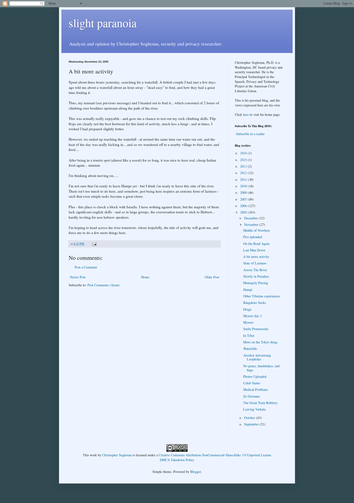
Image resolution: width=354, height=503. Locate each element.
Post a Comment (86, 267)
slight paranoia (103, 22)
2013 (244, 166)
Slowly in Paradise (256, 276)
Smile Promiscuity (256, 329)
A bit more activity (256, 256)
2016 (244, 153)
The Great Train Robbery (260, 402)
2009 (244, 192)
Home (145, 277)
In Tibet (248, 335)
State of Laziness (254, 263)
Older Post (212, 277)
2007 (244, 199)
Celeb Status (251, 383)
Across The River (255, 270)
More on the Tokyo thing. (260, 342)
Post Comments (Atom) (103, 285)
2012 (244, 172)
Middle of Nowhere (256, 230)
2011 (244, 179)
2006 (244, 205)
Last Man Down (254, 250)
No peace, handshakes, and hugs (261, 368)
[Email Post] (94, 244)
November (251, 224)
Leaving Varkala (254, 409)
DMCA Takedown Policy (177, 459)
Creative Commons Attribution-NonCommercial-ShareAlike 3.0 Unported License (215, 455)
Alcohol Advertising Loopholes (257, 357)
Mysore (248, 322)
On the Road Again (256, 243)
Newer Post (77, 277)
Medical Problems (255, 389)
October (250, 417)
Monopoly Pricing (255, 283)
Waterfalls (250, 348)
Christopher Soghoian (117, 455)
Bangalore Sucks (254, 302)
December (251, 218)
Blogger (195, 471)
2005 (244, 212)
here (246, 114)
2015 (244, 159)
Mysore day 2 (252, 316)
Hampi (247, 289)
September (252, 424)
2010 (244, 186)
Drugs (247, 309)
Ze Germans (251, 396)
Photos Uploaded (254, 376)
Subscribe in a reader (250, 133)
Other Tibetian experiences (261, 296)
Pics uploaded (252, 237)
